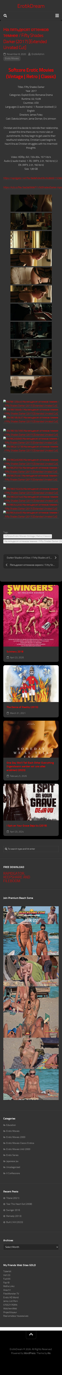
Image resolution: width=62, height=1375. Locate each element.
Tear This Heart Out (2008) (19, 1204)
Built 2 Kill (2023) (14, 1222)
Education (11, 1125)
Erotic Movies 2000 (15, 1137)
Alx (49, 1353)
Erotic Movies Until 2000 (18, 1149)
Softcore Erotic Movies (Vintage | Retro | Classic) (27, 536)
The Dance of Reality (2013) (22, 707)
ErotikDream (31, 6)
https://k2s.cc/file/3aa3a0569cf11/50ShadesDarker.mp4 (32, 187)
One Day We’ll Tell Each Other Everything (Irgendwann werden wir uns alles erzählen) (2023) (30, 766)
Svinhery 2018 (15, 651)
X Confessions (13, 1173)
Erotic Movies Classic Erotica (20, 1143)
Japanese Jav (12, 1161)
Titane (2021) (12, 1198)
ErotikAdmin (38, 54)
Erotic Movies (12, 58)
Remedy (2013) (13, 1216)
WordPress (30, 1353)
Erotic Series (12, 1155)
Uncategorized (13, 1167)
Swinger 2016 (13, 1210)
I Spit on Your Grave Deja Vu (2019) (27, 825)
